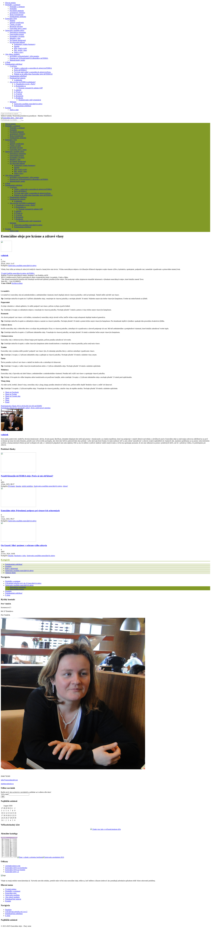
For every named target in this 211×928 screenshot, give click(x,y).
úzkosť (65, 486)
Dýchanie (11, 486)
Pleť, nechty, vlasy (20, 50)
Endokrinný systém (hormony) (24, 44)
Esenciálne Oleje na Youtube (15, 870)
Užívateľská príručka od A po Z (16, 912)
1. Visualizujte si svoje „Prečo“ (24, 84)
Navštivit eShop (17, 283)
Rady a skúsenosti (11, 568)
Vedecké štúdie (10, 573)
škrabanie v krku (20, 556)
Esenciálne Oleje (11, 18)
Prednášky (13, 9)
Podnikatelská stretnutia (18, 17)
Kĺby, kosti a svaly (20, 48)
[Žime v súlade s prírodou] (30, 857)
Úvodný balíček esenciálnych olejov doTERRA (18, 273)
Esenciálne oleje (10, 893)
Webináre (13, 102)
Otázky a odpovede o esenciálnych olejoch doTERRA (33, 68)
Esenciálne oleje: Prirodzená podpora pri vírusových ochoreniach (30, 510)
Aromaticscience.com (12, 866)
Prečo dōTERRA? (20, 70)
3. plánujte (17, 90)
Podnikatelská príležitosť (13, 64)
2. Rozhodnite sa (20, 86)
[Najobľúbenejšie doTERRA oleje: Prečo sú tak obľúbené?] (18, 472)
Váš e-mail (4, 794)
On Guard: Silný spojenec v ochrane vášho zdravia (24, 545)
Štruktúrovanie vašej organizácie (29, 100)
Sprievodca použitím (12, 895)
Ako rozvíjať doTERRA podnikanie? (23, 82)
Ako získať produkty (12, 54)
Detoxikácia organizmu (18, 32)
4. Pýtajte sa (18, 92)
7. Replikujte (18, 98)
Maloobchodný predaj (17, 60)
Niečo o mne (14, 110)
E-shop (7, 595)
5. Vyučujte (18, 94)
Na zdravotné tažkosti (17, 42)
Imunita (16, 46)
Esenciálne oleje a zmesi (18, 28)
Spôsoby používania (17, 22)
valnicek (4, 255)
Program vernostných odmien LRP (30, 88)
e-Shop (7, 62)
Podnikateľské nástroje (17, 78)
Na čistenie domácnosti (18, 40)
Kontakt (8, 108)
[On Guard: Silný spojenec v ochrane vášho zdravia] (18, 541)
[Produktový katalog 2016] (53, 857)
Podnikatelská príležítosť (18, 76)
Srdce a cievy (18, 52)
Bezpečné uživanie (16, 26)
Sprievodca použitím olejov (14, 30)
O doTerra (13, 66)
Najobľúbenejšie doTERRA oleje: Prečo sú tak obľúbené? (27, 476)
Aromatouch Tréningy (17, 13)
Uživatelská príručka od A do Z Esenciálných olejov (23, 583)
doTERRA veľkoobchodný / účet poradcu (24, 56)
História (12, 20)
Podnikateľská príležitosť (14, 914)
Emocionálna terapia (17, 34)
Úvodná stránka (10, 889)
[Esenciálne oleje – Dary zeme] (12, 118)
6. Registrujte (18, 96)
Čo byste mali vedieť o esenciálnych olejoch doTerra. (32, 72)
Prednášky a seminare (12, 5)
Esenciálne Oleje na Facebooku (16, 868)
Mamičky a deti (15, 38)
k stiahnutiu (18, 80)
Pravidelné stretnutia (17, 11)
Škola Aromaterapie (16, 15)
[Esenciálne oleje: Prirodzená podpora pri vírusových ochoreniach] (18, 506)
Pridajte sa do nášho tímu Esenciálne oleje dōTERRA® (33, 74)
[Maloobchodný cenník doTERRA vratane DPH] (9, 857)
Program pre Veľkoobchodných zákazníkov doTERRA (29, 58)
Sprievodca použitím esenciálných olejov (28, 104)
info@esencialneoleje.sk (9, 780)
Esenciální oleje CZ (12, 872)
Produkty (8, 566)
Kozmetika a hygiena (17, 36)
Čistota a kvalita (15, 24)
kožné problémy (27, 486)
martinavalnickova (7, 784)
